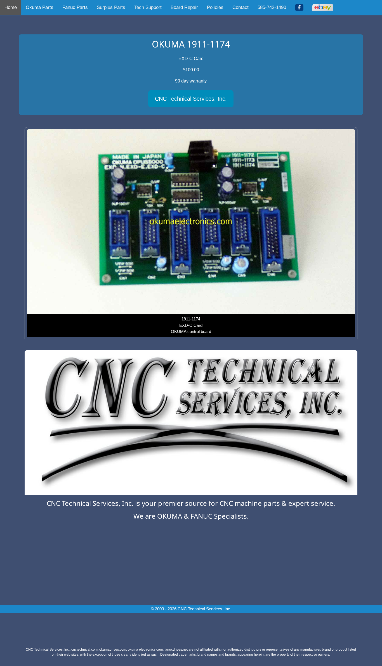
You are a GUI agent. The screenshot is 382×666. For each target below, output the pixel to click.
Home (10, 7)
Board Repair (184, 7)
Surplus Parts (111, 7)
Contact (240, 7)
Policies (215, 7)
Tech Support (148, 7)
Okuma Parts (39, 7)
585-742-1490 (272, 7)
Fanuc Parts (75, 7)
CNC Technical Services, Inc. (191, 99)
